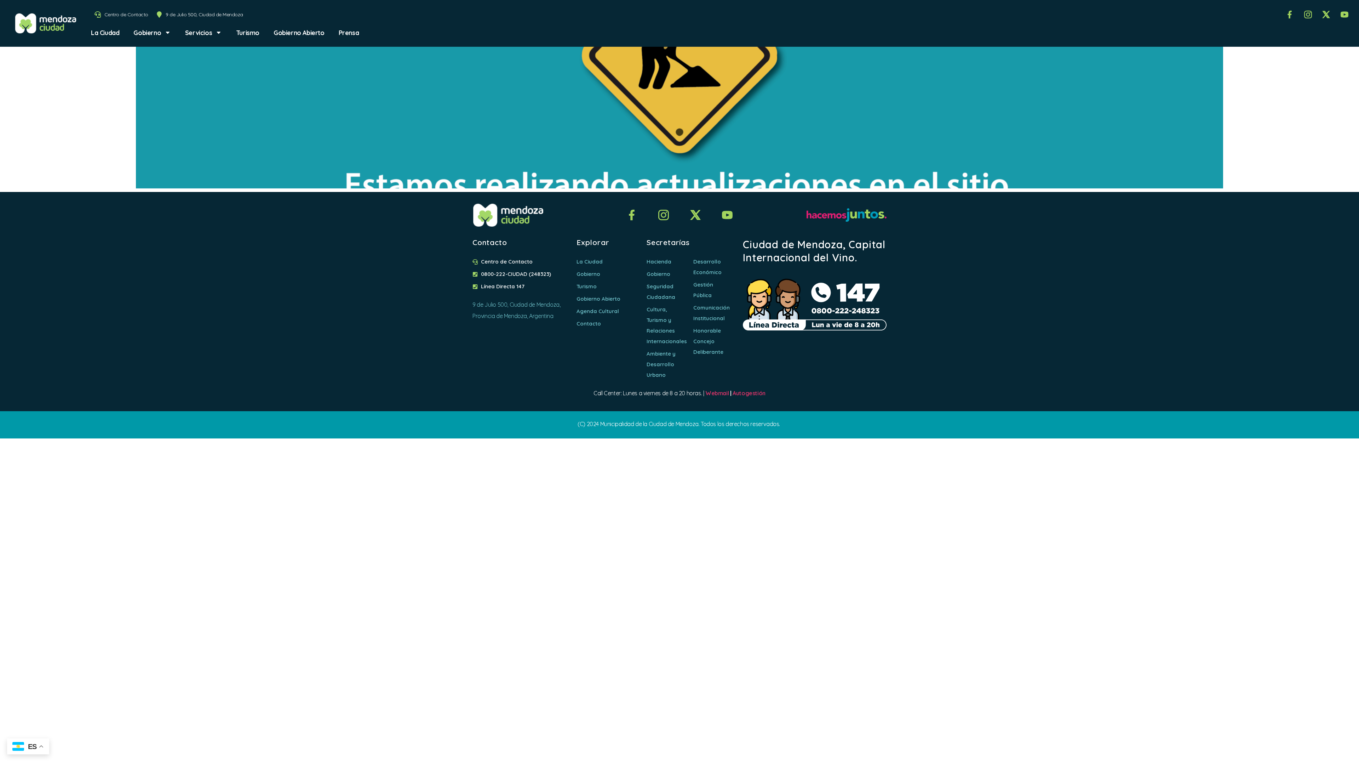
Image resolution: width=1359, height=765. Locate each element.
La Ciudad (105, 32)
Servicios (198, 32)
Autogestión (749, 393)
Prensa (349, 32)
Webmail (717, 393)
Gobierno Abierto (299, 32)
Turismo (247, 32)
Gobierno (147, 32)
